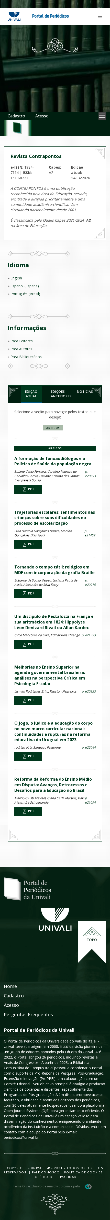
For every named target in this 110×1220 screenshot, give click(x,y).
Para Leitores (21, 340)
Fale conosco (45, 1172)
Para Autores (21, 348)
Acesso (42, 116)
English (16, 278)
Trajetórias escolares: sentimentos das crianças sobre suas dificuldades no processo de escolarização (54, 517)
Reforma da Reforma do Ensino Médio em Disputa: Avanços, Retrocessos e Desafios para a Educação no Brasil (53, 784)
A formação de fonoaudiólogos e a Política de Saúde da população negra (52, 461)
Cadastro (16, 116)
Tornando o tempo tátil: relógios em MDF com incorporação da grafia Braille (54, 569)
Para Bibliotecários (26, 356)
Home (10, 986)
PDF (31, 489)
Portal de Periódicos (50, 16)
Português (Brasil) (25, 293)
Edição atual (31, 393)
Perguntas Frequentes (28, 1014)
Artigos (53, 428)
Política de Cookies (83, 1172)
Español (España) (24, 285)
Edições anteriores (59, 393)
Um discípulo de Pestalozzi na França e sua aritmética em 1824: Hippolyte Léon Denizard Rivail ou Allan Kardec (54, 622)
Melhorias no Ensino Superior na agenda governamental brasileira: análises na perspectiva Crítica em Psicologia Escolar (49, 675)
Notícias (85, 391)
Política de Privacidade (56, 1177)
